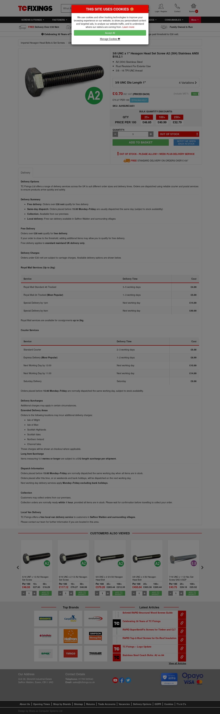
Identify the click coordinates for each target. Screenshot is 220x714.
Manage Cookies (109, 38)
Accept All (110, 32)
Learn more (128, 26)
